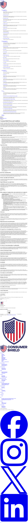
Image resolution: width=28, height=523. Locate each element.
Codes (2, 360)
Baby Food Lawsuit (4, 365)
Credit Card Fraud (4, 403)
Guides (4, 70)
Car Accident (3, 380)
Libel (2, 402)
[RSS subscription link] (0, 522)
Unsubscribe (2, 304)
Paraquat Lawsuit (4, 369)
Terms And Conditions (4, 359)
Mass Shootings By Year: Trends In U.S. (6, 399)
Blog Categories (3, 357)
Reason (1, 299)
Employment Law (4, 406)
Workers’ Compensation (4, 372)
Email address (2, 298)
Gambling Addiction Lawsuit (5, 384)
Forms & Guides (2, 404)
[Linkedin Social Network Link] (14, 521)
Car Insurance (3, 390)
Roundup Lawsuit (4, 368)
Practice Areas (3, 355)
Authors (3, 356)
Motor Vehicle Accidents (3, 378)
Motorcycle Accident (4, 379)
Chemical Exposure (2, 366)
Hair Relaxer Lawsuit (4, 364)
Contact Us (3, 115)
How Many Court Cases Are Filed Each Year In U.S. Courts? (9, 398)
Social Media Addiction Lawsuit (5, 383)
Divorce (3, 393)
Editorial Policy (3, 358)
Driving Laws (3, 387)
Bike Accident (3, 376)
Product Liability (5, 10)
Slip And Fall (3, 375)
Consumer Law (3, 407)
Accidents (1, 374)
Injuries (1, 370)
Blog (3, 91)
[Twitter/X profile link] (14, 493)
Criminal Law (2, 394)
